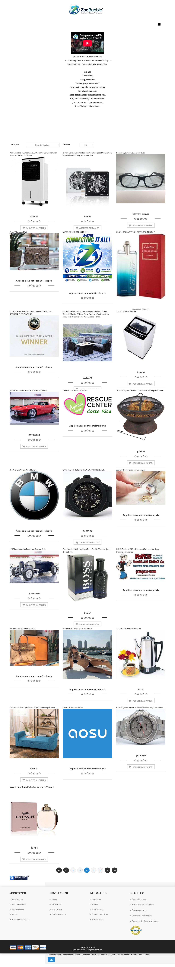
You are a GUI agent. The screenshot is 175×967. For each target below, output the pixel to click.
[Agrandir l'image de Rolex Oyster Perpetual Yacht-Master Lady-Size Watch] (140, 727)
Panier (14, 914)
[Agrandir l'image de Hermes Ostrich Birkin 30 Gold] (34, 648)
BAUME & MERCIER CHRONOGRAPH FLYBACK (84, 470)
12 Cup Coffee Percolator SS (128, 628)
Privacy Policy (97, 909)
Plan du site (57, 909)
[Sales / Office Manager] (140, 566)
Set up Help (57, 904)
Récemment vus (139, 910)
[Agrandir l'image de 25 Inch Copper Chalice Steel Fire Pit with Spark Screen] (140, 416)
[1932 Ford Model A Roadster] (34, 566)
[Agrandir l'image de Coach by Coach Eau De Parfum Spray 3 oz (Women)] (34, 812)
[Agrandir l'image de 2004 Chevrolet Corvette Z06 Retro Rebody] (34, 408)
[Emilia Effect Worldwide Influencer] (87, 654)
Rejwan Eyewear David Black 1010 (130, 153)
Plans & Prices (98, 919)
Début (59, 870)
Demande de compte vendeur (145, 921)
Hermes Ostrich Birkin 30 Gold (23, 628)
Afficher (66, 144)
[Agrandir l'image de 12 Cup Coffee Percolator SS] (140, 654)
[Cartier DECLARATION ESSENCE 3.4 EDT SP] (140, 266)
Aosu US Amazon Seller (73, 707)
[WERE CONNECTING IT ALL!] (87, 258)
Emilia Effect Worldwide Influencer (78, 628)
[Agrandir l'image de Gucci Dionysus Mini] (34, 251)
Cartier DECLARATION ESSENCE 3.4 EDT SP (135, 232)
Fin (114, 870)
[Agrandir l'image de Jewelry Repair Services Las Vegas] (140, 488)
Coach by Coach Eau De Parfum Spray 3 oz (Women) (32, 787)
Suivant (107, 870)
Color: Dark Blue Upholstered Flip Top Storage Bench (32, 707)
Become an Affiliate (20, 919)
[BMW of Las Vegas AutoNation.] (34, 495)
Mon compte (17, 899)
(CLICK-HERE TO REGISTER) (87, 102)
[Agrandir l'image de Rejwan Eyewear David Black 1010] (140, 178)
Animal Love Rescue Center (75, 390)
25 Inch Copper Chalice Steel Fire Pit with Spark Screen (139, 390)
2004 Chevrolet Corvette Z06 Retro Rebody (28, 390)
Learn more (96, 899)
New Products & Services (143, 904)
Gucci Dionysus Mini (18, 232)
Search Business (139, 899)
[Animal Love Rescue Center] (87, 403)
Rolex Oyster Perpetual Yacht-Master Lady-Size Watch (139, 707)
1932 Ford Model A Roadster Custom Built (28, 549)
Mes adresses (18, 909)
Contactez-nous (59, 914)
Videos (95, 904)
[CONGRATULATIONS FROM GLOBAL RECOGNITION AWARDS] (34, 336)
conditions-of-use (100, 914)
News (54, 899)
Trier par (15, 144)
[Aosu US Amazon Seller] (87, 733)
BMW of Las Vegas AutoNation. (23, 470)
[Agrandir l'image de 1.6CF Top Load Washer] (140, 337)
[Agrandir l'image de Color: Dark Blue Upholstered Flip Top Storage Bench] (34, 733)
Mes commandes (19, 904)
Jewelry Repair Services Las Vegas (130, 470)
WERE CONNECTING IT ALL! (76, 232)
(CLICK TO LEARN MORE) (87, 56)
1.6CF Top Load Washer (126, 311)
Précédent (66, 870)
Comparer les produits (142, 915)
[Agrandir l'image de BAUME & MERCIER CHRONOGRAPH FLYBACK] (87, 496)
